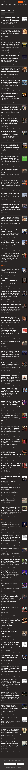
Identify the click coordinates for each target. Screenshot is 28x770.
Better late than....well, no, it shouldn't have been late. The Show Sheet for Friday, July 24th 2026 (10, 310)
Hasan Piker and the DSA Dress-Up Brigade (10, 342)
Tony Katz (8, 25)
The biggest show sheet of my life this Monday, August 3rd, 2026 (9, 259)
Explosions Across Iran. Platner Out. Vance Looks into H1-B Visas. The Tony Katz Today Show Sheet (11, 428)
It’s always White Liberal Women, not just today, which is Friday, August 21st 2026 (10, 73)
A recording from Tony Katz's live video (10, 174)
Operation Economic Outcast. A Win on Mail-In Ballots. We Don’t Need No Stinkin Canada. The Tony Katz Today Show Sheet (11, 44)
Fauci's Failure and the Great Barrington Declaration (9, 230)
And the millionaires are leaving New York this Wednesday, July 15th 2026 (10, 381)
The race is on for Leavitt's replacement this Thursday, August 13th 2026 (10, 137)
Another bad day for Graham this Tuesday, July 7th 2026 (10, 456)
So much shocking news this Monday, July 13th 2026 (10, 406)
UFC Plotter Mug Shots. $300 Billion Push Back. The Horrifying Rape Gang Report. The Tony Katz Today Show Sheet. (11, 644)
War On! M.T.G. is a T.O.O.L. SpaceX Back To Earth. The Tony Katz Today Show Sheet (10, 441)
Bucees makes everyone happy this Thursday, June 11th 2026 (9, 710)
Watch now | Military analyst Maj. (8, 272)
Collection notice (21, 760)
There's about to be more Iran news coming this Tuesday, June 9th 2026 (11, 734)
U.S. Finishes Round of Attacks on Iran (10, 718)
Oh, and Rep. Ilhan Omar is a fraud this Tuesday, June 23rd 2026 (10, 576)
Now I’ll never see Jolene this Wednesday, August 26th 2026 (10, 35)
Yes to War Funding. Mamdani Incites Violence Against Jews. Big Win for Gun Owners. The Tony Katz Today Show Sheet (10, 319)
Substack (8, 767)
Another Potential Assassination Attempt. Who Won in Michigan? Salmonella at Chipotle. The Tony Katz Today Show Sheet (10, 218)
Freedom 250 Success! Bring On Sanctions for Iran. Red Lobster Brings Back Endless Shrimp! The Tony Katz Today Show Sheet (10, 57)
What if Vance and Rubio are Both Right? (10, 549)
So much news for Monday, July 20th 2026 (10, 356)
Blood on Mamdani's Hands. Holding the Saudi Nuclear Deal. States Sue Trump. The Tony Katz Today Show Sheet (11, 306)
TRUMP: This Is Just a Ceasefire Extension (9, 608)
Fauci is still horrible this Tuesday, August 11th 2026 (10, 162)
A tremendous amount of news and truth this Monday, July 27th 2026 (10, 297)
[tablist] (7, 13)
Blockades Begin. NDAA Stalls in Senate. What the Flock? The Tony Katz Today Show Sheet (10, 377)
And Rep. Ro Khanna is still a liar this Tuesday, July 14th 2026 (9, 394)
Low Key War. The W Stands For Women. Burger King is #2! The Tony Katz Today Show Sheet (9, 182)
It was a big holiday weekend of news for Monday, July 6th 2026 (10, 469)
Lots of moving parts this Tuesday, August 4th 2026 (10, 246)
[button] (2, 4)
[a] (25, 171)
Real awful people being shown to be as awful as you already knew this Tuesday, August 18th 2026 (10, 111)
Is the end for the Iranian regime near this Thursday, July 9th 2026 (10, 432)
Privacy (12, 760)
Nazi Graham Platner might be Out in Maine (10, 477)
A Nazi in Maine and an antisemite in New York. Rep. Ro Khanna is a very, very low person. (10, 587)
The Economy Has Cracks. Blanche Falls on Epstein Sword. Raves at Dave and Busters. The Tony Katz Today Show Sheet (10, 364)
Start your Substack (10, 764)
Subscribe (20, 1)
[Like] (2, 27)
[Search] (25, 13)
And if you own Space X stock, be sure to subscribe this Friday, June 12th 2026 (10, 698)
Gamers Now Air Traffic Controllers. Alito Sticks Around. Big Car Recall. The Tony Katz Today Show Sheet (11, 145)
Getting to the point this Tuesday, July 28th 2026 (10, 284)
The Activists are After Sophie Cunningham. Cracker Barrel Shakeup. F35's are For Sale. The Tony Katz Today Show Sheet (10, 280)
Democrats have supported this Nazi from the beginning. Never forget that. (10, 480)
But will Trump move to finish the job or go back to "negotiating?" (10, 722)
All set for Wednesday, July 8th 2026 (9, 444)
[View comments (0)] (8, 27)
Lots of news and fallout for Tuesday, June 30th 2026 (10, 528)
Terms (16, 760)
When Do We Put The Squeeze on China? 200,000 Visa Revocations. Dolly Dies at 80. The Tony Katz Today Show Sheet (10, 31)
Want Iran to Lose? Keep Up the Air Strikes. (10, 269)
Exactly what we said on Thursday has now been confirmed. (10, 611)
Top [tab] (6, 13)
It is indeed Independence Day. (8, 500)
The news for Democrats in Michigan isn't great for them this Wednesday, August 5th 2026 (10, 222)
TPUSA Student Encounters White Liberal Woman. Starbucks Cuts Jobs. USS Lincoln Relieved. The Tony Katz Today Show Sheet (10, 69)
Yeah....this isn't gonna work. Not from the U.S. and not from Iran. (10, 635)
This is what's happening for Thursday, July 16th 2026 (10, 368)
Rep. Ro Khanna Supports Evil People (9, 584)
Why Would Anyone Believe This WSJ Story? (10, 194)
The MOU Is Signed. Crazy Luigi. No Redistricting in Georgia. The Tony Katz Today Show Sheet (10, 620)
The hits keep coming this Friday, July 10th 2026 (10, 419)
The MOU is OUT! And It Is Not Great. (9, 632)
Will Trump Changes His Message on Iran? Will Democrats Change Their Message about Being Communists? (10, 561)
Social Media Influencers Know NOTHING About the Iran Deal (9, 656)
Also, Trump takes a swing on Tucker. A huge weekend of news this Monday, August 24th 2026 (9, 61)
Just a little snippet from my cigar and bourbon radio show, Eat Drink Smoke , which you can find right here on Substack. (10, 491)
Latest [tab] (3, 13)
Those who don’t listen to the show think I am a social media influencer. (10, 659)
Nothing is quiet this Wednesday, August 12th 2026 (10, 149)
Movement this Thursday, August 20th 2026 (9, 86)
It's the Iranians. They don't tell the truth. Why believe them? (10, 197)
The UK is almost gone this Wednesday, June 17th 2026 (10, 648)
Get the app (20, 764)
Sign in (25, 1)
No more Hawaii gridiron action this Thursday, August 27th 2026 (9, 23)
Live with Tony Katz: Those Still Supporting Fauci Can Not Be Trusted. (9, 171)
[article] (14, 22)
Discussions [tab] (11, 13)
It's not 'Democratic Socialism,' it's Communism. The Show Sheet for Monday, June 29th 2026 (10, 541)
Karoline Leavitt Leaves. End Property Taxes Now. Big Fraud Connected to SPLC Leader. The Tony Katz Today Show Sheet (9, 133)
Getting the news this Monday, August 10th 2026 (11, 186)
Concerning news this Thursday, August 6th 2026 (11, 210)
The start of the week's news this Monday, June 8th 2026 (10, 747)
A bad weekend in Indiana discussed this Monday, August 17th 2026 (10, 124)
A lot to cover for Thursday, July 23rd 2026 (10, 322)
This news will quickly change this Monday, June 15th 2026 (10, 685)
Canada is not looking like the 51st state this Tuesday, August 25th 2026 (10, 48)
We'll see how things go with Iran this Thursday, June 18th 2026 (9, 624)
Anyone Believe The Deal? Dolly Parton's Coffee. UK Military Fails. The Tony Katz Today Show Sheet (10, 694)
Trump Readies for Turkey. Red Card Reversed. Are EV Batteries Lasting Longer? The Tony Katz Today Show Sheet (11, 465)
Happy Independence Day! (8, 499)
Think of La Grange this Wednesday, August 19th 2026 (11, 99)
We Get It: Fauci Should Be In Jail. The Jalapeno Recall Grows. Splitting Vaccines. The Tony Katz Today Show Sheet (10, 158)
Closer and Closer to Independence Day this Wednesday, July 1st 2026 (11, 512)
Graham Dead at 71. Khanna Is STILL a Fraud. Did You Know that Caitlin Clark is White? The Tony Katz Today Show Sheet (11, 403)
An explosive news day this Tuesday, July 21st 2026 (10, 334)
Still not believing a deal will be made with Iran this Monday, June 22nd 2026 (10, 600)
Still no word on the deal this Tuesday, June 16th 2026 (10, 672)
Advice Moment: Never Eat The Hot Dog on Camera (10, 488)
